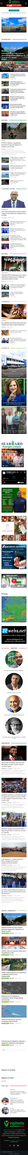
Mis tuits (3, 1081)
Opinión (14, 648)
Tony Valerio (4, 217)
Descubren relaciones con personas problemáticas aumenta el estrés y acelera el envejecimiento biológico (18, 340)
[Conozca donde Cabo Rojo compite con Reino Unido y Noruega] (5, 294)
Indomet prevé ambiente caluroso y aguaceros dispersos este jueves (13, 1042)
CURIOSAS (3, 320)
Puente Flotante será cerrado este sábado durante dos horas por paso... (18, 76)
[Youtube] (18, 1145)
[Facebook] (10, 1145)
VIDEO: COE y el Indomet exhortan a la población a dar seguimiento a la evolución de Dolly (17, 1102)
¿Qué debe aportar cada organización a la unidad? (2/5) (14, 737)
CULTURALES (4, 272)
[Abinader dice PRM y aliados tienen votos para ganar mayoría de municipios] (5, 1110)
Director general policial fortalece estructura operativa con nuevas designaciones (17, 106)
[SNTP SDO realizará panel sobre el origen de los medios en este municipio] (5, 223)
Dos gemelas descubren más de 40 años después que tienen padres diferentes (13, 324)
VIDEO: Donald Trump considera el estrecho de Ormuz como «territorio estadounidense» (18, 167)
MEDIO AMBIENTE (19, 62)
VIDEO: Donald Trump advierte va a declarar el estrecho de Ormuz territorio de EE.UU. (18, 174)
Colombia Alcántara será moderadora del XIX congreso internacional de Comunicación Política (17, 245)
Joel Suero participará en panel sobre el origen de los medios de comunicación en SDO (13, 213)
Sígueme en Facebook (8, 1070)
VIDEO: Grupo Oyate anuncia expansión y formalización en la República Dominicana (14, 431)
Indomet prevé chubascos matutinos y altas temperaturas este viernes (12, 998)
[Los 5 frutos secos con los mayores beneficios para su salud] (5, 332)
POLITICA (12, 1108)
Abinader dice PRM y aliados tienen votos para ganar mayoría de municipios (17, 1111)
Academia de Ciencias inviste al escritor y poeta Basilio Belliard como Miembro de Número (17, 286)
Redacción (3, 149)
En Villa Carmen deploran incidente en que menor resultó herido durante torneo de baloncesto (13, 891)
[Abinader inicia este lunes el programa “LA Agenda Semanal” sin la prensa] (5, 230)
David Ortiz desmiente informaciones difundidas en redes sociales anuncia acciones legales (12, 764)
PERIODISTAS (4, 209)
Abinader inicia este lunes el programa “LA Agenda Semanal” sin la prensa (18, 230)
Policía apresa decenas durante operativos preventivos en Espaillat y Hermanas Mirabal (18, 91)
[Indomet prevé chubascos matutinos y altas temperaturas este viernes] (14, 988)
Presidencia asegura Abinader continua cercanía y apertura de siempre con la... (18, 113)
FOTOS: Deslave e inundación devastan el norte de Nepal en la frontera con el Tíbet (11, 145)
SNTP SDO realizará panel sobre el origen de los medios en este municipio (18, 223)
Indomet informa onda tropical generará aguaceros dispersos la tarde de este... (12, 929)
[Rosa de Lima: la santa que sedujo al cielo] (14, 704)
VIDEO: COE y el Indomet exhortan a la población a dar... (13, 952)
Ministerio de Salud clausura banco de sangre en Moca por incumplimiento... (17, 98)
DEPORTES (13, 371)
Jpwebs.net (15, 1151)
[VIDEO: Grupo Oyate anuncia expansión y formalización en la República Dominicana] (14, 420)
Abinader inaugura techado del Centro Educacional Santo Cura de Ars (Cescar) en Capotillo (13, 830)
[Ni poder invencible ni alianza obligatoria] (14, 659)
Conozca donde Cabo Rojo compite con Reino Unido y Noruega (16, 293)
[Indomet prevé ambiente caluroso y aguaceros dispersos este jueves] (14, 1033)
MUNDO (3, 140)
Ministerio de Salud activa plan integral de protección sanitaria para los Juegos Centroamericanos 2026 (14, 374)
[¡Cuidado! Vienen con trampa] (14, 681)
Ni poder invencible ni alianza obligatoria (14, 670)
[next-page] (5, 437)
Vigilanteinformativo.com (9, 1129)
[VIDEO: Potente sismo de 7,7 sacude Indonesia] (5, 182)
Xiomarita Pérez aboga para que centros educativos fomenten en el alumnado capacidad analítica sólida (14, 277)
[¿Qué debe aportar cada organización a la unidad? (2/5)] (14, 726)
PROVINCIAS (14, 428)
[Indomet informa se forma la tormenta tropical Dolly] (14, 1011)
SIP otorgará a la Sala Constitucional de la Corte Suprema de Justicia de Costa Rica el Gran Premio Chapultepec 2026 (18, 237)
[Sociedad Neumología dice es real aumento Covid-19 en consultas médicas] (14, 392)
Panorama (6, 39)
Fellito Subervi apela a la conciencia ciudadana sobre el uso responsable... (17, 83)
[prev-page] (2, 437)
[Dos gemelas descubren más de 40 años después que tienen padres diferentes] (14, 311)
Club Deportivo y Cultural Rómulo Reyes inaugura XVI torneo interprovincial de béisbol (12, 861)
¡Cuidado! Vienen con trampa (14, 692)
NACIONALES (4, 59)
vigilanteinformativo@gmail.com (17, 1140)
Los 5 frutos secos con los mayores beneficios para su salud (18, 331)
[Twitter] (14, 1145)
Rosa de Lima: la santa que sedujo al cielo (14, 714)
